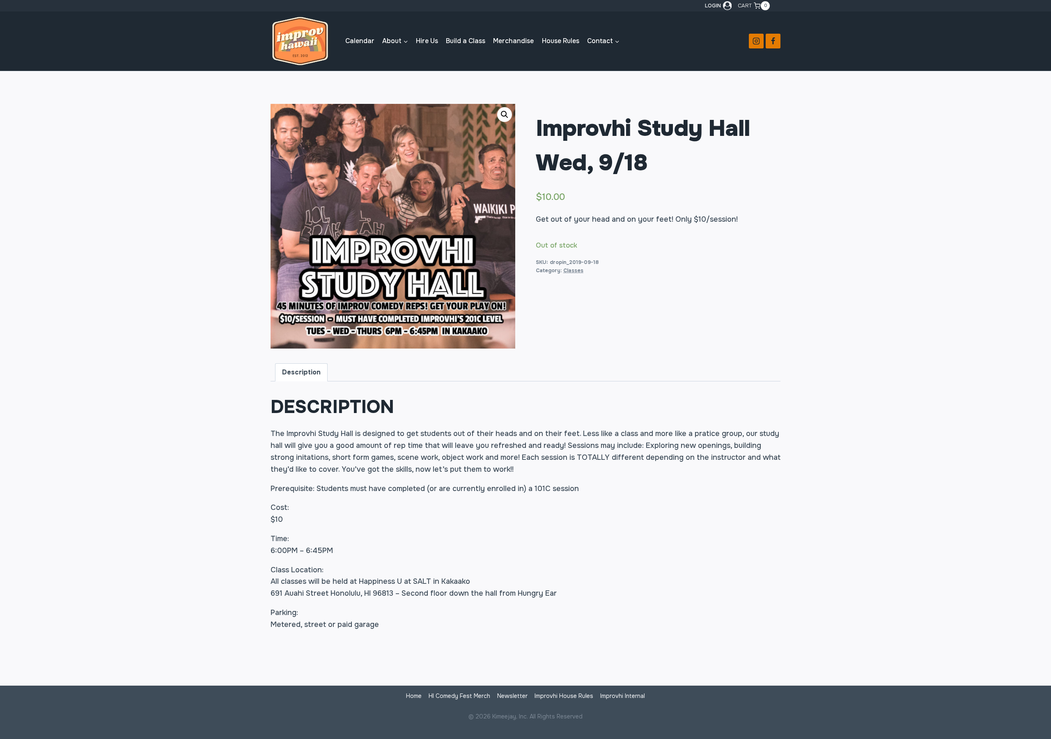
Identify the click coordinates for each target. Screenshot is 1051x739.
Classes (573, 270)
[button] (504, 114)
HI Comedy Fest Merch (459, 696)
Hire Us (427, 41)
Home (414, 696)
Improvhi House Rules (564, 696)
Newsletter (512, 696)
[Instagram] (756, 41)
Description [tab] (301, 372)
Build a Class (465, 41)
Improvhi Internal (622, 696)
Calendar (359, 41)
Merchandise (513, 41)
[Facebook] (773, 41)
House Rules (560, 41)
